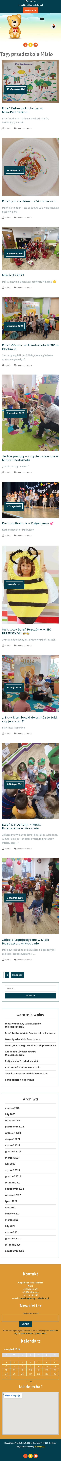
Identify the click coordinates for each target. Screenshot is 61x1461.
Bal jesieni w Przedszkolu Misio (22, 1061)
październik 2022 (14, 1188)
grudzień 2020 (13, 1238)
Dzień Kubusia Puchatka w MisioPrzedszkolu (22, 110)
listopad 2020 (13, 1244)
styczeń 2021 (12, 1232)
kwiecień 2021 (12, 1213)
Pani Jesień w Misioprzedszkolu (22, 1067)
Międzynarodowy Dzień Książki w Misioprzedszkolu (23, 1025)
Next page (17, 974)
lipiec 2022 (11, 1201)
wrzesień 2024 (13, 1132)
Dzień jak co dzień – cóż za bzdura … (30, 201)
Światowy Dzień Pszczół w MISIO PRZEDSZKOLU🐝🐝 (26, 631)
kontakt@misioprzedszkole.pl (34, 1298)
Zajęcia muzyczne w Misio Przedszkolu (26, 1073)
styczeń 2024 (12, 1145)
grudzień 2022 (13, 1176)
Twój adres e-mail (31, 1313)
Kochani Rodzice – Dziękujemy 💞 (28, 523)
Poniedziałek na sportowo (19, 1079)
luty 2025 (10, 1114)
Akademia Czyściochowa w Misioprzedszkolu (20, 1053)
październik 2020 (14, 1250)
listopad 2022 (12, 1182)
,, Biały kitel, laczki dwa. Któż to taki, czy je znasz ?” (30, 719)
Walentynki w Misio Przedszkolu (22, 1039)
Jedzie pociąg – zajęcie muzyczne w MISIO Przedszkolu (30, 458)
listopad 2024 (13, 1120)
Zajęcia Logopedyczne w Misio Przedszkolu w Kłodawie (25, 941)
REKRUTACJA (30, 10)
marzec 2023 (12, 1157)
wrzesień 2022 (13, 1195)
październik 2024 (14, 1126)
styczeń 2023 (12, 1170)
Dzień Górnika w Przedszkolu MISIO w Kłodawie (30, 347)
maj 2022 (10, 1207)
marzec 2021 (12, 1219)
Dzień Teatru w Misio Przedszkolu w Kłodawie (30, 1033)
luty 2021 (10, 1226)
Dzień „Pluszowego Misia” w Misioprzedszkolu (30, 1045)
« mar (29, 1381)
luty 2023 (10, 1163)
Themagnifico (39, 1447)
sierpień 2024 (12, 1139)
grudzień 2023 (13, 1151)
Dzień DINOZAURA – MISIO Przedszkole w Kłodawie (21, 826)
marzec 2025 (12, 1108)
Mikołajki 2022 (13, 275)
